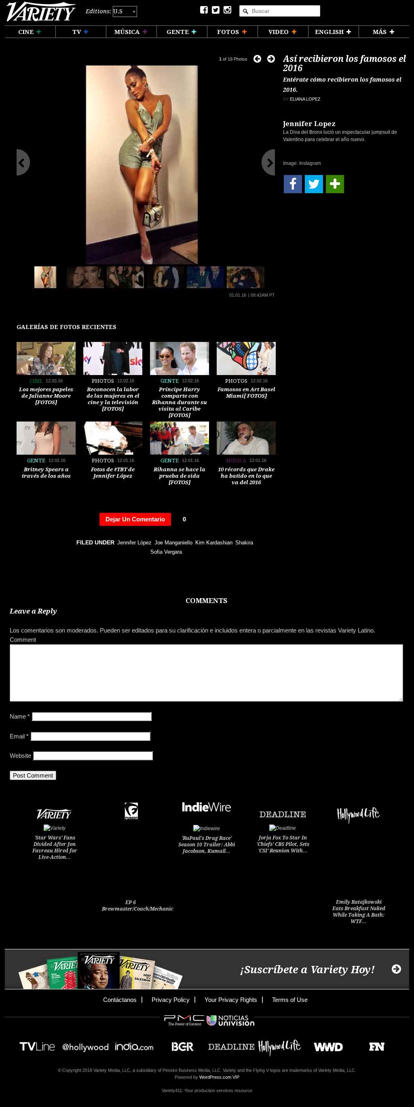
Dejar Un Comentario (135, 519)
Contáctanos (120, 1000)
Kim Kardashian (213, 543)
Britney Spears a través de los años (46, 472)
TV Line (37, 1044)
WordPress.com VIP (219, 1077)
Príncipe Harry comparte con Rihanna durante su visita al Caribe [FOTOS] (179, 402)
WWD (325, 1044)
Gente (170, 381)
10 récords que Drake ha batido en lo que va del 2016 (246, 475)
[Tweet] (314, 184)
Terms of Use (290, 1000)
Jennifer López (134, 543)
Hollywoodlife (280, 1044)
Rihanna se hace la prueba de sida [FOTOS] (179, 475)
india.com (134, 1044)
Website (20, 755)
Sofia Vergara (166, 552)
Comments (206, 601)
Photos (103, 381)
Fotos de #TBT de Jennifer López (113, 472)
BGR (179, 1044)
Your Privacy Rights (231, 1000)
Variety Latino (43, 11)
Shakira (244, 543)
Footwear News (374, 1044)
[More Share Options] (335, 184)
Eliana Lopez (305, 99)
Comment (23, 639)
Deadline (231, 1044)
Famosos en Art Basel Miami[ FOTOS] (246, 392)
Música (236, 461)
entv (85, 1044)
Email (19, 736)
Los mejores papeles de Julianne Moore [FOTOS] (46, 395)
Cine (36, 381)
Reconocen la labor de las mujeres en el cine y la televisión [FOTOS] (113, 399)
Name (20, 716)
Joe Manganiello (173, 543)
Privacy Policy (171, 1000)
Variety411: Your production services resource (207, 1090)
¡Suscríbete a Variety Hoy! (307, 970)
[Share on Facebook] (293, 184)
